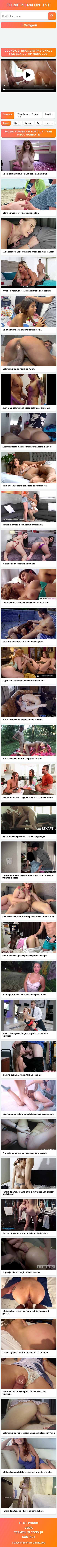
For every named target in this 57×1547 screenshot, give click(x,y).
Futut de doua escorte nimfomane (18, 564)
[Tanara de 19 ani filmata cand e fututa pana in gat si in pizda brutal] (28, 1173)
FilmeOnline (29, 5)
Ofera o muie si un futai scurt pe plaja (20, 213)
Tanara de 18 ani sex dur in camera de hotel (23, 1511)
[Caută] (52, 16)
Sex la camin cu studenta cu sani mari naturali (24, 174)
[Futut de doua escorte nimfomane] (28, 545)
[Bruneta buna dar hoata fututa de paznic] (28, 1056)
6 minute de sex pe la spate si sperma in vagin (24, 955)
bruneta (28, 123)
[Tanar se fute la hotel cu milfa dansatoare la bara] (28, 584)
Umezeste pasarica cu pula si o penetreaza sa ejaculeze (24, 1392)
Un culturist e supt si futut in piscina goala (22, 641)
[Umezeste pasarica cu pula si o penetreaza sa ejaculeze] (28, 1373)
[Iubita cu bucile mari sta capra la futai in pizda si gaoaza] (28, 1293)
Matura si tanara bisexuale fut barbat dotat (22, 525)
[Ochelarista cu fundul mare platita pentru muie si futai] (28, 898)
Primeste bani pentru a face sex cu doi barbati (24, 1153)
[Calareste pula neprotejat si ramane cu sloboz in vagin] (28, 1414)
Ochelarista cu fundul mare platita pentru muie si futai (28, 916)
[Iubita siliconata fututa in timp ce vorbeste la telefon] (28, 1453)
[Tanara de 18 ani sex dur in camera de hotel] (28, 1492)
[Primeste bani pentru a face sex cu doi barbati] (28, 1134)
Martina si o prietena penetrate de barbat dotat (24, 486)
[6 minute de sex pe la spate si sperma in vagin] (28, 937)
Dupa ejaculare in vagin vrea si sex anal (21, 1272)
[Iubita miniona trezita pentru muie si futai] (28, 311)
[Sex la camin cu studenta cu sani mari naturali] (28, 155)
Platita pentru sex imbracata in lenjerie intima (24, 994)
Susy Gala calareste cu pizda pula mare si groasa (26, 408)
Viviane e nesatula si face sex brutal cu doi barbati (26, 291)
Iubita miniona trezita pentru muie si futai (22, 330)
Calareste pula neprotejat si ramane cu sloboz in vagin (28, 1433)
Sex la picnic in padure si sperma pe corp (22, 758)
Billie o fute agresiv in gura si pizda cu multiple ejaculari (25, 1034)
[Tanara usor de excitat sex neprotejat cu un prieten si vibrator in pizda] (28, 857)
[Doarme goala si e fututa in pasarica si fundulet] (28, 1334)
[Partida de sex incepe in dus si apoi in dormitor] (28, 1215)
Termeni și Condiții (28, 1532)
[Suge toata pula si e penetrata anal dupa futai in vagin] (28, 233)
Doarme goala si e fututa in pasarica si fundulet (25, 1352)
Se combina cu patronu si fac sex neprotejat (23, 836)
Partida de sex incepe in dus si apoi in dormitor (25, 1233)
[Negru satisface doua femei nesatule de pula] (28, 662)
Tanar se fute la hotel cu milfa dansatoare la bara (25, 602)
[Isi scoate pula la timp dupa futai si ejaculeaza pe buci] (28, 1095)
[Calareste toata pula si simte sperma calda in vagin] (28, 428)
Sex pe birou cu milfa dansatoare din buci (22, 719)
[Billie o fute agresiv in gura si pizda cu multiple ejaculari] (28, 1015)
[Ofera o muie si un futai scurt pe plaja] (28, 194)
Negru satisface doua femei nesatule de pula (23, 680)
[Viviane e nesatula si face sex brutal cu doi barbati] (28, 272)
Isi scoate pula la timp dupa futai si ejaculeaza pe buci (28, 1114)
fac (38, 123)
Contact (28, 1536)
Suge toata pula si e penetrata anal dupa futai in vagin (28, 252)
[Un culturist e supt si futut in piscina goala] (28, 623)
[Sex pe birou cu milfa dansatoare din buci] (28, 701)
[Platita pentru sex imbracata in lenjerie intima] (28, 976)
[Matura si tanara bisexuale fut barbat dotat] (28, 506)
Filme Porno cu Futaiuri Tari (27, 115)
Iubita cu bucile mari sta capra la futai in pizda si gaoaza (25, 1312)
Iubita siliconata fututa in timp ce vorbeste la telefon (27, 1472)
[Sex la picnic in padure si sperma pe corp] (28, 740)
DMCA (28, 1527)
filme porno (28, 1523)
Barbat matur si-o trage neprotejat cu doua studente (27, 797)
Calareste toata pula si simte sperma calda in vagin (26, 447)
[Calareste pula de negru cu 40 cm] (28, 350)
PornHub (49, 114)
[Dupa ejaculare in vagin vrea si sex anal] (28, 1254)
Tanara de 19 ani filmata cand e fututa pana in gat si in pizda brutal (28, 1193)
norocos (48, 123)
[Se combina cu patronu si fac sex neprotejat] (28, 818)
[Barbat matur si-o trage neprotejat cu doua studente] (28, 779)
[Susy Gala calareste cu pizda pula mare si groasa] (28, 389)
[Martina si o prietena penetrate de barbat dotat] (28, 467)
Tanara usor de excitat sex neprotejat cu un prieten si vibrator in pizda (28, 876)
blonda (17, 123)
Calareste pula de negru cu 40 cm (18, 369)
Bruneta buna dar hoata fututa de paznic (21, 1075)
